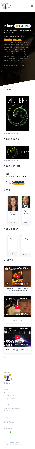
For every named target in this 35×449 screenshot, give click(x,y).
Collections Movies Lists (11, 393)
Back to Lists (8, 87)
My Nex (13, 6)
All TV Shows (8, 411)
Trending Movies (9, 395)
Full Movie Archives (10, 398)
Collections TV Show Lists (12, 408)
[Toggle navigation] (32, 6)
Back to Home (10, 358)
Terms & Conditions (17, 444)
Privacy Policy (7, 444)
